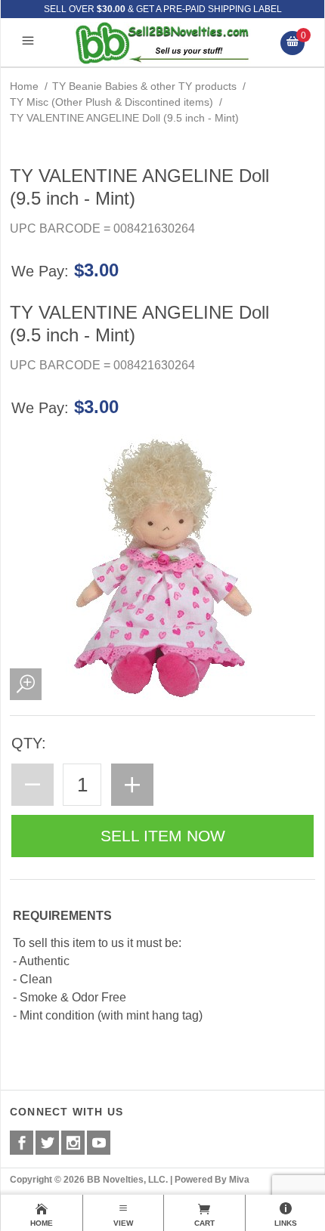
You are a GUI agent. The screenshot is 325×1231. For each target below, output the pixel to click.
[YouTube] (98, 1143)
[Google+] (73, 1143)
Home (24, 86)
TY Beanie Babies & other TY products (144, 86)
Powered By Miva (212, 1179)
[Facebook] (21, 1143)
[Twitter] (47, 1143)
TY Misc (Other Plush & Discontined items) (111, 102)
